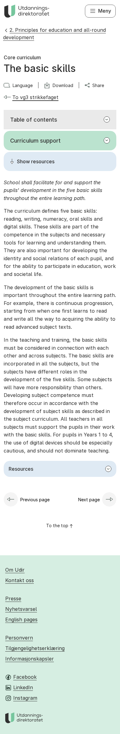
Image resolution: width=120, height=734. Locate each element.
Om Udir (15, 570)
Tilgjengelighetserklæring (35, 648)
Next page (89, 499)
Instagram (25, 698)
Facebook (25, 677)
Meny (104, 11)
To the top (57, 525)
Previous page (35, 499)
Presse (13, 598)
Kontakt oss (19, 580)
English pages (21, 619)
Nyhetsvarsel (21, 609)
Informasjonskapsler (29, 659)
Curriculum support (35, 140)
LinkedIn (23, 687)
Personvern (19, 638)
